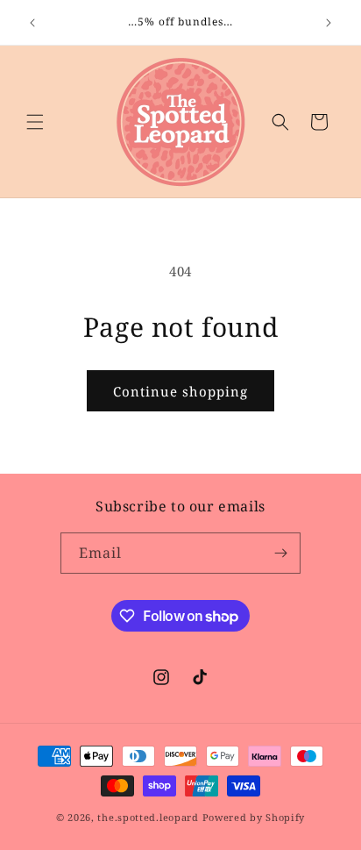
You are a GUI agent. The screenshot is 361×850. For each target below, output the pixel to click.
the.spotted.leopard (147, 817)
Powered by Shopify (254, 817)
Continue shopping (180, 391)
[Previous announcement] (32, 23)
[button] (35, 122)
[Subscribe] (280, 553)
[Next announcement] (328, 23)
